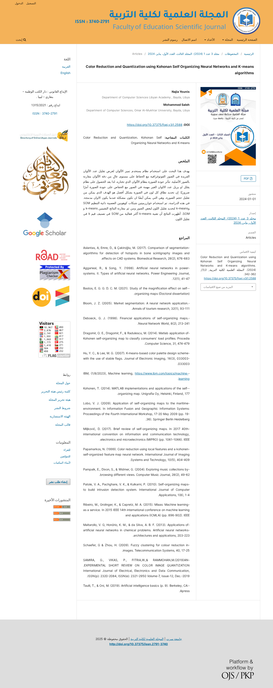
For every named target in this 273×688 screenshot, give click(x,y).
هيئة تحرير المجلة (59, 399)
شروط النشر (62, 408)
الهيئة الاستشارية (60, 416)
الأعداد (210, 39)
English (65, 73)
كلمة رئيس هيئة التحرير (55, 391)
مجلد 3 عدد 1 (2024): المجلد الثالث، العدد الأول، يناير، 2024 (183, 53)
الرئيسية (249, 53)
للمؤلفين (65, 456)
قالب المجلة (62, 424)
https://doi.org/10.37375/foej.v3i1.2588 (154, 124)
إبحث (19, 39)
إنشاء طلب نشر (58, 481)
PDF (247, 178)
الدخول (19, 3)
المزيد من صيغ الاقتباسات (218, 287)
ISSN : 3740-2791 (44, 113)
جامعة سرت (174, 639)
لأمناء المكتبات (62, 462)
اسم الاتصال (189, 39)
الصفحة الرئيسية (247, 39)
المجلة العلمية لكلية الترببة (147, 639)
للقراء (67, 449)
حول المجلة (63, 383)
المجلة (228, 39)
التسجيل (31, 3)
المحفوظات (231, 53)
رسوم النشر (170, 39)
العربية (66, 66)
